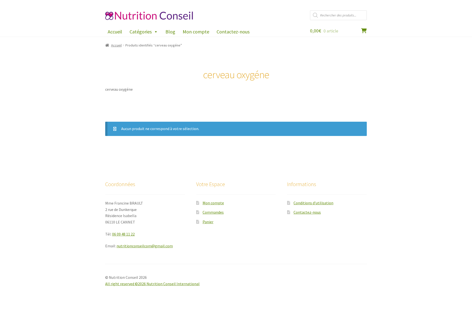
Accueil (115, 32)
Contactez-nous (233, 32)
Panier (208, 221)
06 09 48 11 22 (123, 234)
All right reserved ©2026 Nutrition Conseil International (152, 283)
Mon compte (196, 32)
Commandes (213, 212)
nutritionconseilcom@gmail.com (145, 245)
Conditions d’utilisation (313, 202)
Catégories (141, 32)
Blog (170, 32)
